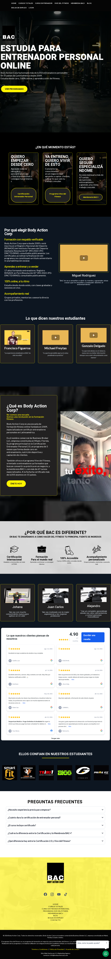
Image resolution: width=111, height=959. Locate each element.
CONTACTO (55, 920)
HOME (13, 3)
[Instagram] (52, 894)
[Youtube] (59, 894)
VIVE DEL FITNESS (62, 3)
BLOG (89, 3)
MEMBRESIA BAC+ (78, 3)
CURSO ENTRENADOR (43, 3)
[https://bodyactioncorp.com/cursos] (55, 873)
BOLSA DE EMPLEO (19, 8)
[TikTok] (65, 894)
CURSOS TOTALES (25, 3)
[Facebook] (45, 894)
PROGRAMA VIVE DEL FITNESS (55, 911)
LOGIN (31, 8)
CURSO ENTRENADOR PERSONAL (55, 909)
